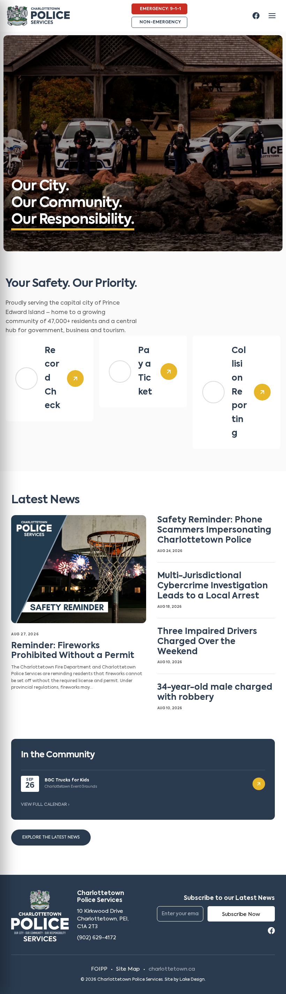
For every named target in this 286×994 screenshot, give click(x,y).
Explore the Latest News (51, 837)
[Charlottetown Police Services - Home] (38, 15)
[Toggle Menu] (272, 16)
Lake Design (192, 980)
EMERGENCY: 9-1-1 (160, 9)
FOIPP (99, 969)
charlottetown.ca (172, 969)
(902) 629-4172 (96, 937)
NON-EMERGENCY (160, 22)
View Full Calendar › (45, 805)
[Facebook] (256, 16)
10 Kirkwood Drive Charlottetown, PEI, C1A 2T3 (103, 919)
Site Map (128, 969)
